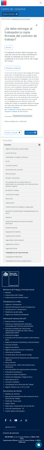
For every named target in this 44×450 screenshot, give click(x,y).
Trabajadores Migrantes (14, 257)
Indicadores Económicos (13, 372)
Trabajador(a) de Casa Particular (20, 19)
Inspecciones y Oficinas (10, 440)
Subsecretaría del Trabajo (14, 295)
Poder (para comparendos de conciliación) (19, 406)
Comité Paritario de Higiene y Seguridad (19, 207)
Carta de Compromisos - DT (14, 408)
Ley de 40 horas (11, 153)
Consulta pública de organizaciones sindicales (21, 369)
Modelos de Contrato (12, 394)
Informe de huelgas (12, 335)
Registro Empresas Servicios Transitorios (19, 350)
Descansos (9, 199)
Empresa (9, 217)
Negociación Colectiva (13, 232)
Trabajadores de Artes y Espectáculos (18, 261)
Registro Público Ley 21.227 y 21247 (17, 387)
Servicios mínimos (11, 345)
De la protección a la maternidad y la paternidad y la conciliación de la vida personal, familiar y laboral (22, 184)
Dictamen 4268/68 (11, 111)
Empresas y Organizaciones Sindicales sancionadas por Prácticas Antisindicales (19, 325)
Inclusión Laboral (11, 165)
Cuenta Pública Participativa (15, 411)
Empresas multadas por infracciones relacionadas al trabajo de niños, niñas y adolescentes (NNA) (19, 331)
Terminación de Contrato (14, 170)
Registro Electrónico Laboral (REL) (17, 149)
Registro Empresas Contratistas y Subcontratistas (22, 342)
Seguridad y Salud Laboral (15, 240)
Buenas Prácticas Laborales (14, 321)
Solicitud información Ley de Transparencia (20, 307)
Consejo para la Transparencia (15, 309)
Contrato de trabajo (12, 194)
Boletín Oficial (10, 403)
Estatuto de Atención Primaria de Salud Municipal (19, 222)
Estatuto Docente (11, 228)
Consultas (7, 19)
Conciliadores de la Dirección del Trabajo (19, 384)
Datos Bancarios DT (12, 379)
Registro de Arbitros (12, 347)
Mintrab (8, 292)
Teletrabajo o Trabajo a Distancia (17, 157)
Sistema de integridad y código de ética (18, 377)
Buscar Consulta (8, 14)
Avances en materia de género (15, 374)
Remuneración (11, 174)
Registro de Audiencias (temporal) (17, 314)
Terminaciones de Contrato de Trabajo (18, 355)
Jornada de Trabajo (12, 190)
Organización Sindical (13, 236)
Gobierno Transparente (13, 304)
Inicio (2, 19)
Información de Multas (13, 352)
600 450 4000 (9, 437)
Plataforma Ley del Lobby (14, 312)
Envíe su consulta (12, 133)
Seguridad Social (11, 248)
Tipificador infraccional (13, 401)
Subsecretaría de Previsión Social (16, 297)
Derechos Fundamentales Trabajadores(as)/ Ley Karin (22, 212)
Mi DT (8, 161)
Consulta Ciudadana (12, 382)
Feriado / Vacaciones (13, 178)
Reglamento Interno (12, 244)
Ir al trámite (30, 133)
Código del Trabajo (14, 109)
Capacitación (10, 203)
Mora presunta (10, 362)
